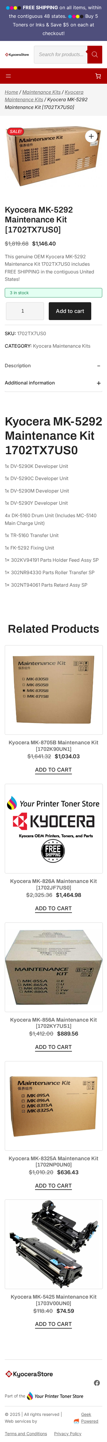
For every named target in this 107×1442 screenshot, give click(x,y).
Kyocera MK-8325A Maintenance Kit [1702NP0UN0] (53, 1162)
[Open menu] (8, 76)
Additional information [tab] (30, 383)
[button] (91, 136)
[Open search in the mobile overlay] (68, 55)
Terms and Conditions (26, 1433)
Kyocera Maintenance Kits (61, 346)
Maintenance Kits (41, 92)
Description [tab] (18, 365)
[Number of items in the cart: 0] (98, 76)
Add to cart (70, 311)
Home (11, 92)
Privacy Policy (67, 1433)
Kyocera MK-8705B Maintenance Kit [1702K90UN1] (53, 746)
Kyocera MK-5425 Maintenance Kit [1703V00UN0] (54, 1300)
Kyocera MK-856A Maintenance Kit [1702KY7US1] (53, 1023)
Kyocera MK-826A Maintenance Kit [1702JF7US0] (53, 884)
